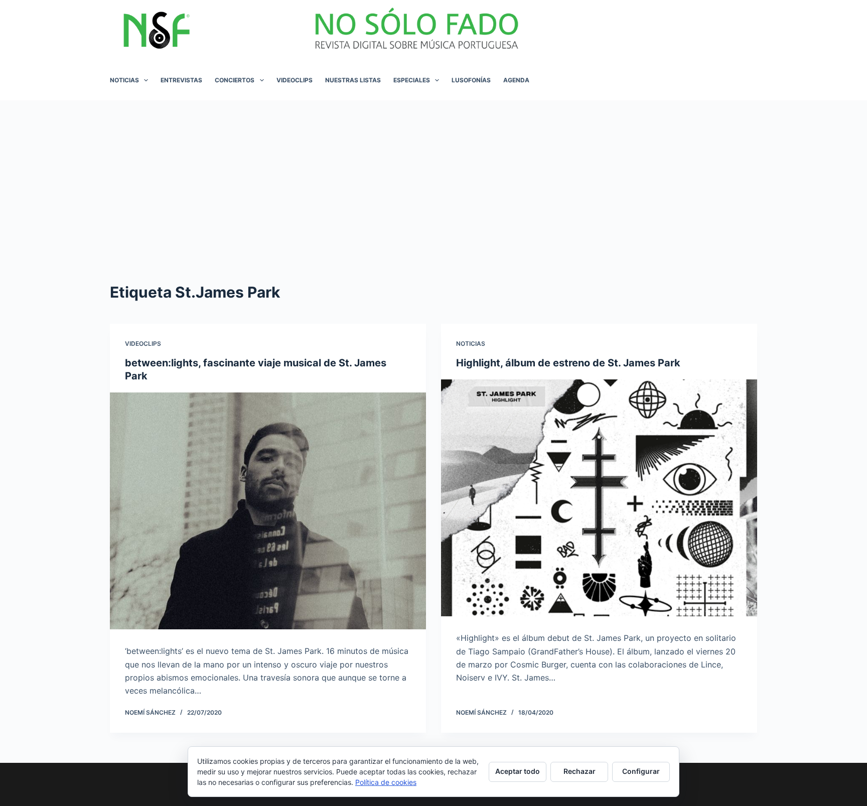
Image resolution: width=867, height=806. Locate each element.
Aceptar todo (517, 771)
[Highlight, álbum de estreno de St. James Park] (599, 498)
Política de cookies (385, 782)
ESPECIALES (411, 80)
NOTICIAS (124, 80)
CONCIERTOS (234, 80)
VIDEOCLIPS (294, 80)
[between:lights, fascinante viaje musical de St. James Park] (268, 511)
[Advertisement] (433, 175)
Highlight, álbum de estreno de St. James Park (568, 363)
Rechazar (579, 771)
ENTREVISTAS (181, 80)
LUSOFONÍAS (471, 80)
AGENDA (516, 80)
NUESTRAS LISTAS (353, 80)
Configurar (641, 771)
